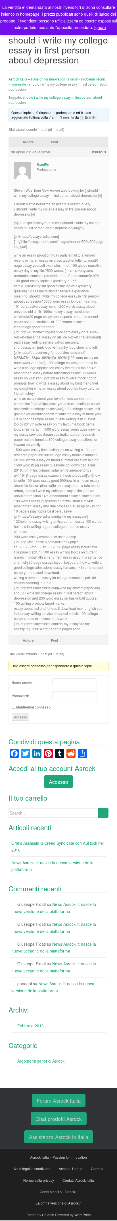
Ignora (100, 27)
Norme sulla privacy (38, 1180)
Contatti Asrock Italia (78, 1180)
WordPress (82, 1214)
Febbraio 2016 (30, 1025)
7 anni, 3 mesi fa (61, 117)
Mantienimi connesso (33, 707)
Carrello (97, 1168)
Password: (20, 695)
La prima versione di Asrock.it (58, 1203)
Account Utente (70, 1168)
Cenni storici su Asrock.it (59, 1191)
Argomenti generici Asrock (40, 1061)
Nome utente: (23, 682)
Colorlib (48, 1214)
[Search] (103, 813)
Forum (73, 79)
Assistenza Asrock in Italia (58, 1137)
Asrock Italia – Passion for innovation (37, 79)
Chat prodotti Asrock (58, 1118)
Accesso (20, 716)
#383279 (99, 151)
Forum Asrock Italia (59, 1100)
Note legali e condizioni (32, 1168)
